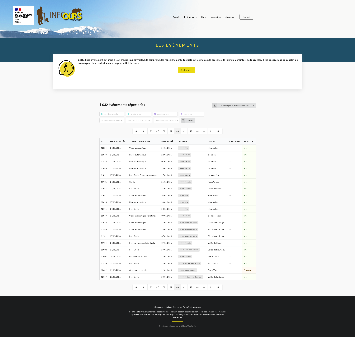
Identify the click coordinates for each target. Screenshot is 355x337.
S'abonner (186, 70)
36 (151, 131)
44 (204, 131)
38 (164, 131)
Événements (190, 17)
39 (171, 131)
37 (157, 131)
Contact (246, 17)
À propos (229, 17)
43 (197, 131)
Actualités (216, 17)
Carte (203, 17)
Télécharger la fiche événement (234, 105)
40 (177, 131)
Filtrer (190, 120)
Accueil (176, 17)
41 (184, 131)
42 (191, 131)
